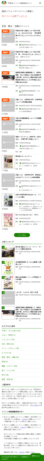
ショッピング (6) (8, 339)
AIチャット (36, 456)
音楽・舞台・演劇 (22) (10, 357)
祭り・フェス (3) (8, 370)
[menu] (40, 3)
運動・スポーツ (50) (9, 366)
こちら (35, 405)
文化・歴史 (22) (8, 344)
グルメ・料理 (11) (8, 335)
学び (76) (5, 375)
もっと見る (22, 235)
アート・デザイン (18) (10, 348)
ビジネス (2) (6, 353)
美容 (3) (5, 361)
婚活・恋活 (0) (7, 379)
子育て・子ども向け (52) (11, 330)
